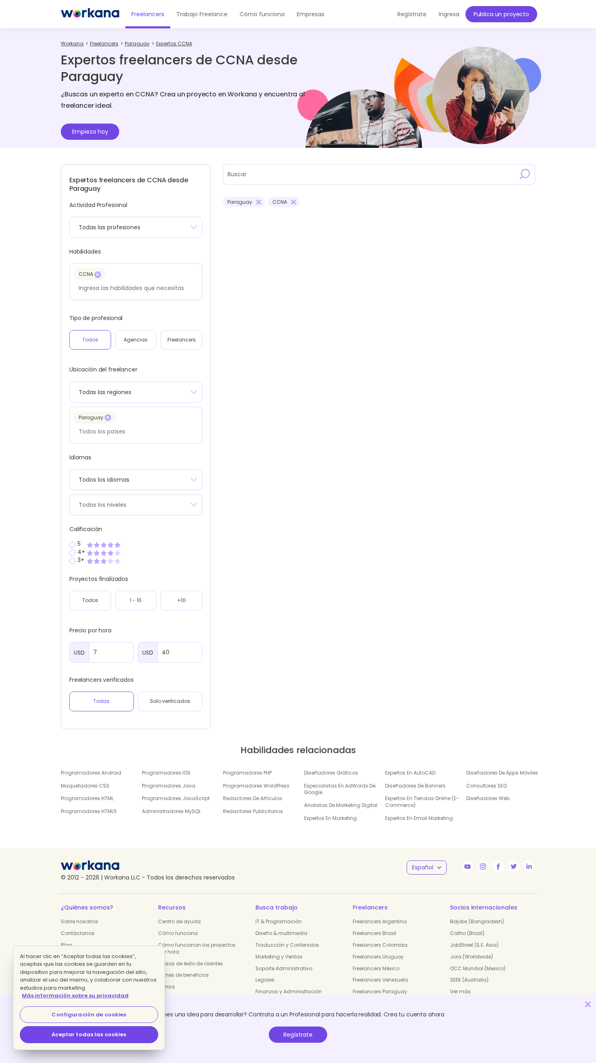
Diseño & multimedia (281, 933)
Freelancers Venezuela (380, 979)
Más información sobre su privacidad (75, 995)
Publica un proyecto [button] (501, 14)
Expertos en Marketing (330, 818)
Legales (264, 979)
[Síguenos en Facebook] (498, 866)
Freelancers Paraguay (380, 991)
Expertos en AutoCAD (410, 772)
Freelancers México (376, 968)
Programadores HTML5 (89, 811)
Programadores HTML (87, 798)
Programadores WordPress (256, 785)
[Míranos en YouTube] (467, 866)
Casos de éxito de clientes (190, 963)
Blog (66, 944)
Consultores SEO (486, 785)
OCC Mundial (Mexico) (478, 968)
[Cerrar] (588, 1004)
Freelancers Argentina (380, 921)
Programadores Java (168, 785)
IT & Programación (278, 921)
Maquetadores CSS (85, 785)
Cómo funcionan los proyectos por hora (197, 948)
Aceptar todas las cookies (88, 1034)
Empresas (310, 14)
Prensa (166, 986)
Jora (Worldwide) (471, 956)
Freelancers (147, 14)
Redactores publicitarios (253, 811)
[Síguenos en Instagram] (483, 866)
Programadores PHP (247, 772)
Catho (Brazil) (467, 933)
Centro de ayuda (179, 921)
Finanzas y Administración (288, 991)
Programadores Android (91, 772)
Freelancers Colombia (380, 944)
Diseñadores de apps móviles (502, 772)
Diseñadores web (488, 798)
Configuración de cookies (88, 1014)
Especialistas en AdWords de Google (339, 789)
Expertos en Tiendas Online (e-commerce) (422, 802)
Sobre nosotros (79, 921)
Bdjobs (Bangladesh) (477, 921)
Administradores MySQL (171, 811)
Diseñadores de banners (415, 785)
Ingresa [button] (449, 14)
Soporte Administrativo (283, 968)
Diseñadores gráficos (331, 772)
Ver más (460, 991)
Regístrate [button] (412, 14)
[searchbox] (134, 288)
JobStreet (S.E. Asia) (474, 944)
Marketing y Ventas (278, 956)
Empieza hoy (90, 132)
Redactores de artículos (252, 798)
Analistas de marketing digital (340, 805)
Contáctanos (77, 933)
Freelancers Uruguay (378, 956)
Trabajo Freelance (201, 14)
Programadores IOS (166, 772)
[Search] (525, 174)
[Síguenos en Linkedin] (529, 866)
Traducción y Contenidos (287, 944)
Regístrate (298, 1035)
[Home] (90, 14)
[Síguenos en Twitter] (514, 866)
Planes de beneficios (183, 974)
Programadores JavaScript (176, 798)
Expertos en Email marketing (419, 818)
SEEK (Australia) (469, 979)
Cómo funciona (262, 14)
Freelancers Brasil (374, 933)
